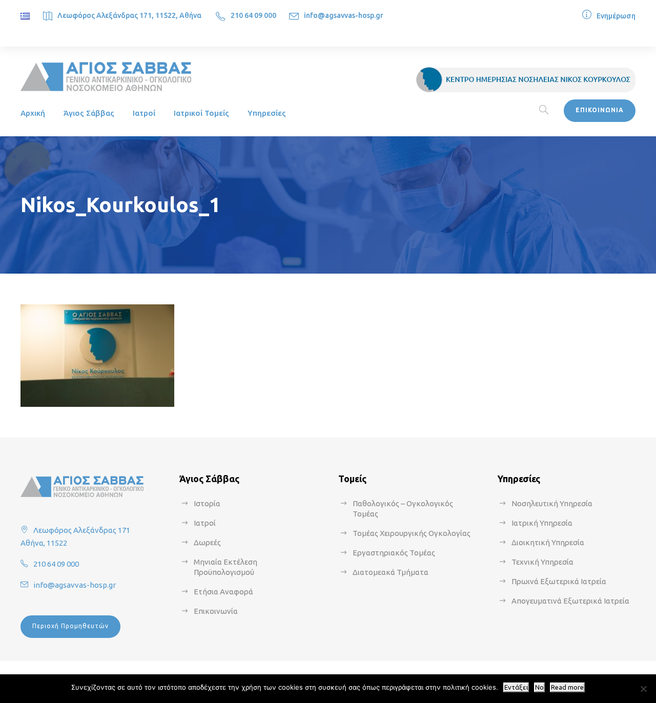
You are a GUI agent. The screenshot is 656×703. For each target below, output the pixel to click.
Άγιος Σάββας (89, 113)
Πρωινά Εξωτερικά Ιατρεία (558, 581)
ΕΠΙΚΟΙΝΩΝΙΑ (600, 110)
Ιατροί (144, 113)
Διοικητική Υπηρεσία (547, 542)
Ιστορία (207, 503)
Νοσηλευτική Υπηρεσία (551, 503)
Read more (567, 687)
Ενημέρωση (616, 16)
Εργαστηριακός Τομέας (394, 552)
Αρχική (32, 113)
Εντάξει (516, 687)
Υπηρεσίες (267, 113)
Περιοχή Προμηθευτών (70, 626)
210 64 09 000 (253, 15)
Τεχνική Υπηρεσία (542, 561)
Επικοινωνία (216, 611)
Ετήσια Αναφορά (223, 591)
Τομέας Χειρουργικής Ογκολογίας (411, 533)
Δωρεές (207, 542)
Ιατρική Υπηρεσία (541, 523)
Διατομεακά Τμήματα (390, 572)
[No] (643, 689)
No (539, 687)
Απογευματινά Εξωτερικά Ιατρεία (570, 600)
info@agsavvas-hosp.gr (343, 15)
